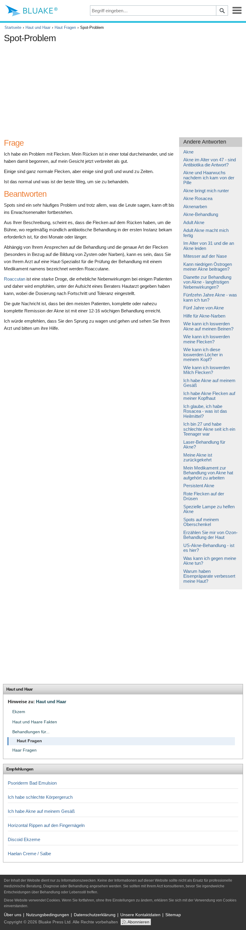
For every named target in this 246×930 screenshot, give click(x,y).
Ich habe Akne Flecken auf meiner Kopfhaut (209, 396)
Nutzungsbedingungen (47, 914)
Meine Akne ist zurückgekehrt (197, 457)
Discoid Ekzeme (24, 839)
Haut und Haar (38, 27)
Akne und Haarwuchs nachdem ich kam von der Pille (208, 177)
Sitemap (173, 914)
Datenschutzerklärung (95, 914)
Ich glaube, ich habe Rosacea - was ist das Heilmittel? (205, 411)
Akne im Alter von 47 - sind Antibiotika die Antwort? (209, 162)
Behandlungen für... (31, 732)
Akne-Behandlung (200, 214)
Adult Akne (193, 222)
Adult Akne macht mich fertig (206, 233)
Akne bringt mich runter (206, 190)
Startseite (12, 27)
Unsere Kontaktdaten (140, 914)
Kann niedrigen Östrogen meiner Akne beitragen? (207, 267)
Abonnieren (138, 921)
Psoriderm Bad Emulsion (32, 783)
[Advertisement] (113, 88)
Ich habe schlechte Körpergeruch (40, 797)
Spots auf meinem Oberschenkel (201, 522)
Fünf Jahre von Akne (203, 307)
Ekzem (18, 712)
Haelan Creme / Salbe (29, 853)
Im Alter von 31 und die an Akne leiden (208, 246)
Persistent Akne (198, 485)
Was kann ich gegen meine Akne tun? (209, 561)
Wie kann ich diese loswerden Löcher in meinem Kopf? (203, 354)
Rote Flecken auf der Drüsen (203, 496)
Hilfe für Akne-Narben (204, 315)
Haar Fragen (24, 750)
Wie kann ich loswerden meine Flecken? (206, 339)
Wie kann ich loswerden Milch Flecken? (206, 370)
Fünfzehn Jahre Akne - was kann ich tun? (210, 297)
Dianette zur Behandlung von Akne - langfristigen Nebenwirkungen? (207, 282)
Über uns (12, 914)
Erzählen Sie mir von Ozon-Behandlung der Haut (210, 535)
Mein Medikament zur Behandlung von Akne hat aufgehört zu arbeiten (208, 472)
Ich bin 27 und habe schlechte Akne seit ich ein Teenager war (209, 428)
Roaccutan (14, 278)
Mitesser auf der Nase (205, 256)
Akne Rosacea (197, 198)
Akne (188, 151)
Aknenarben (195, 206)
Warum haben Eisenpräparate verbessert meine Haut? (209, 576)
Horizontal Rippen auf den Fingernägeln (46, 825)
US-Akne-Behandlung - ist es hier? (208, 548)
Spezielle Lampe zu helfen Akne (209, 509)
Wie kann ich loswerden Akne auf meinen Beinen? (208, 326)
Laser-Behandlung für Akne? (204, 444)
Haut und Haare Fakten (34, 722)
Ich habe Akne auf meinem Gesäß (209, 383)
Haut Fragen (65, 27)
